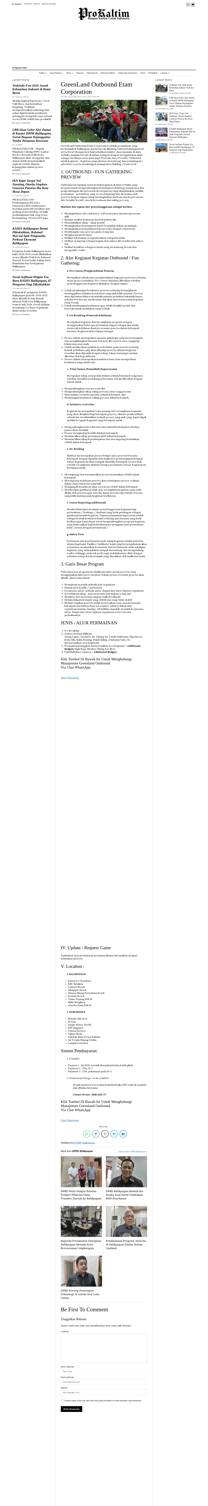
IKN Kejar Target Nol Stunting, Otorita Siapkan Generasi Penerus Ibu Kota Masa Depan (30, 186)
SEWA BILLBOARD (48, 4)
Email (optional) (67, 1377)
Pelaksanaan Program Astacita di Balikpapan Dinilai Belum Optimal (126, 1244)
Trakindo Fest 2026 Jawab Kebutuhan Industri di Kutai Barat (31, 89)
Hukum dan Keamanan (127, 73)
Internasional (92, 73)
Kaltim (41, 73)
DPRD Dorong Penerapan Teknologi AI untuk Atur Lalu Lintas (80, 1294)
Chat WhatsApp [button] (70, 677)
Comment (65, 1332)
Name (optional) (67, 1367)
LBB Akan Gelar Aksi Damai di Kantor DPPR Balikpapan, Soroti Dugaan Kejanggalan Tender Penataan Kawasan (32, 135)
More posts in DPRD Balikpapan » (133, 1152)
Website (64, 1388)
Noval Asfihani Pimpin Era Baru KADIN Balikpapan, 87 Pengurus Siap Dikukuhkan (31, 280)
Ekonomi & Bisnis (108, 73)
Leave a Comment (22, 123)
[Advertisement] (104, 44)
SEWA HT (36, 4)
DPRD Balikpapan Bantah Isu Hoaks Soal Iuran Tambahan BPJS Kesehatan (124, 1194)
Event (142, 73)
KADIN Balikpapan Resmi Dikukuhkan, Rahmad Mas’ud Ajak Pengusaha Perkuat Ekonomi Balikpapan (30, 236)
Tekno (68, 73)
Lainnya (164, 73)
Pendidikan (153, 73)
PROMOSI (28, 4)
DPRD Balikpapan (85, 1142)
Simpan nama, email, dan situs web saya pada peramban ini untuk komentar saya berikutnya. (103, 1401)
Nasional (80, 73)
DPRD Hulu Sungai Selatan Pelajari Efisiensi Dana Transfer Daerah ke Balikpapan (81, 1194)
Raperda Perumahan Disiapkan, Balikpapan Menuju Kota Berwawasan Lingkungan (81, 1244)
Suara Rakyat (55, 73)
